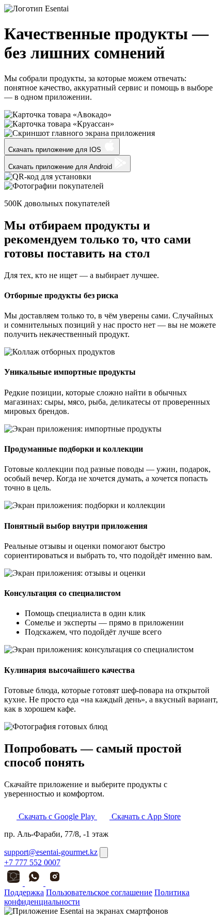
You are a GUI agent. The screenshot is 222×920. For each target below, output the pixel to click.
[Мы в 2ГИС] (14, 883)
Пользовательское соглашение (99, 892)
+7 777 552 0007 (32, 862)
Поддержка (24, 892)
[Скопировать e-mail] (104, 852)
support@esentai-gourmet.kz (51, 852)
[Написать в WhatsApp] (35, 883)
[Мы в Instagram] (54, 883)
